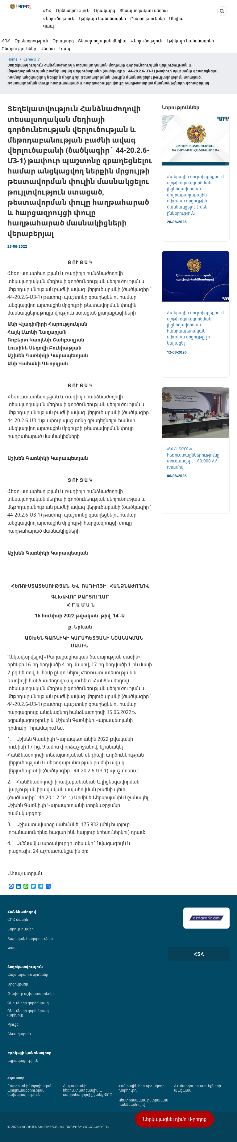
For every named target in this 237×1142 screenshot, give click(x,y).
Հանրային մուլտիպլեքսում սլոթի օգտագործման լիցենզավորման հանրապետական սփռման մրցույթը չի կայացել (195, 328)
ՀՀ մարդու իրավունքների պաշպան (197, 1088)
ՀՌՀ (47, 10)
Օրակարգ (104, 10)
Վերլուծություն (58, 18)
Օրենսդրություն (72, 10)
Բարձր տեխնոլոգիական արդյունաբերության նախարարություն (29, 1090)
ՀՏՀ (199, 954)
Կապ (48, 26)
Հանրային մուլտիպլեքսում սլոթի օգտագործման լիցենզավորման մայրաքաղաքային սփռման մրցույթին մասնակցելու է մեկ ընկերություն (195, 195)
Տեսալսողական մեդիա (143, 10)
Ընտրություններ (147, 18)
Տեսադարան (19, 1034)
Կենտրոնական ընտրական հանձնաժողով (143, 1102)
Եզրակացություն (22, 1060)
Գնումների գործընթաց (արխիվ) (28, 1012)
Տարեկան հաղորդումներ (30, 938)
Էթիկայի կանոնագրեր (102, 18)
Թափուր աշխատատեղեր (31, 993)
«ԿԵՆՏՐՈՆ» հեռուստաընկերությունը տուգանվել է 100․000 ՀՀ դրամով (193, 458)
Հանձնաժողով (21, 911)
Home (12, 59)
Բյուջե (13, 1024)
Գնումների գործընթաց (28, 1003)
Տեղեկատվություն (25, 966)
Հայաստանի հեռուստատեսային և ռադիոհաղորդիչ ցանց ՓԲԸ (87, 1090)
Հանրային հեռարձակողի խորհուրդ (141, 1088)
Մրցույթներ (17, 984)
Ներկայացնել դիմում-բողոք (174, 1119)
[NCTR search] (222, 11)
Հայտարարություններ (27, 974)
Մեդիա (176, 18)
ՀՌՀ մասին (17, 919)
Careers (29, 59)
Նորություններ (20, 929)
